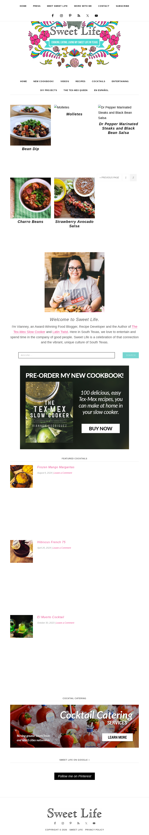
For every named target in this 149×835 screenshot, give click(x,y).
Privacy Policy (94, 830)
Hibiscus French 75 (51, 542)
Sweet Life (74, 42)
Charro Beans (30, 222)
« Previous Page (109, 177)
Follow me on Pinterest (74, 776)
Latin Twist (60, 332)
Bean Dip (30, 149)
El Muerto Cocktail (50, 617)
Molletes (74, 114)
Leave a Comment (63, 473)
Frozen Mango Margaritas (55, 467)
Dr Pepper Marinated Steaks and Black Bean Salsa (118, 128)
